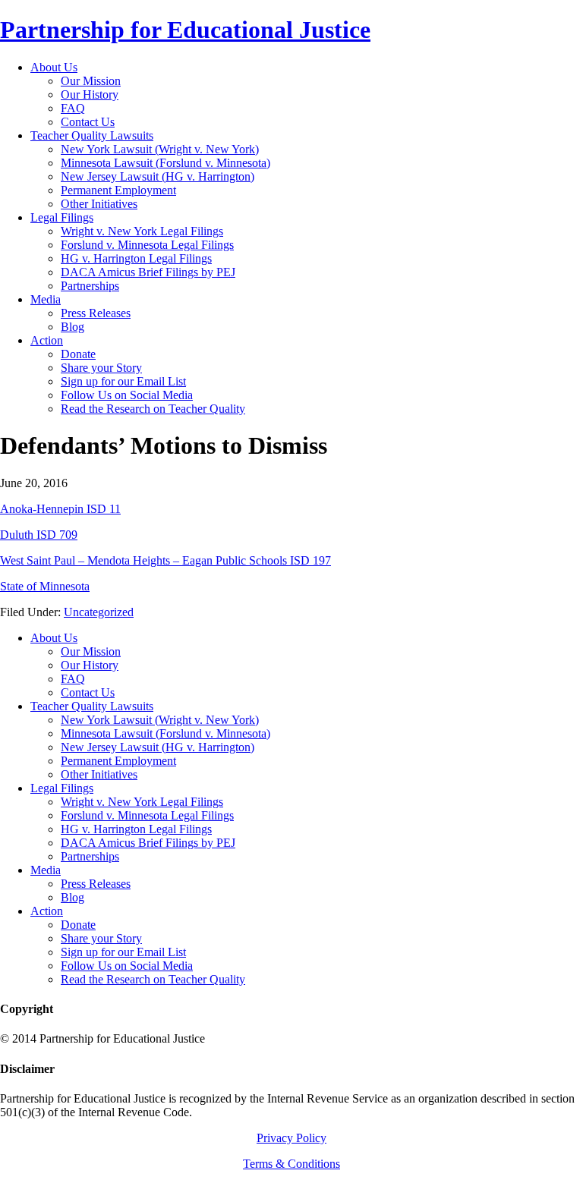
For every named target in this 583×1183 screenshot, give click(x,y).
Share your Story (101, 938)
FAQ (73, 678)
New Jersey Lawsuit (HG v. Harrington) (157, 747)
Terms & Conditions (291, 1163)
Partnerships (90, 856)
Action (46, 911)
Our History (89, 665)
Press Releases (96, 883)
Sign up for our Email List (123, 951)
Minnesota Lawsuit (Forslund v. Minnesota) (165, 733)
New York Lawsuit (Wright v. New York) (160, 719)
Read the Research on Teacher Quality (153, 979)
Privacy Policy (291, 1137)
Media (45, 870)
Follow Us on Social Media (127, 965)
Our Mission (91, 651)
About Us (53, 637)
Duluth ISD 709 (38, 534)
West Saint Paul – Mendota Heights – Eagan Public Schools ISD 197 (165, 560)
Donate (78, 924)
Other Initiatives (99, 774)
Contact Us (88, 692)
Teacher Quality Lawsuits (91, 706)
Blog (72, 897)
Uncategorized (99, 612)
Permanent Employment (118, 760)
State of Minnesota (45, 586)
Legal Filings (61, 788)
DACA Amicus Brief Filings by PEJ (148, 842)
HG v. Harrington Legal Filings (136, 829)
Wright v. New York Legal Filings (142, 801)
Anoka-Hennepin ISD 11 (60, 508)
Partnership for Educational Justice (185, 29)
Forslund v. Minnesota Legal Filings (147, 815)
